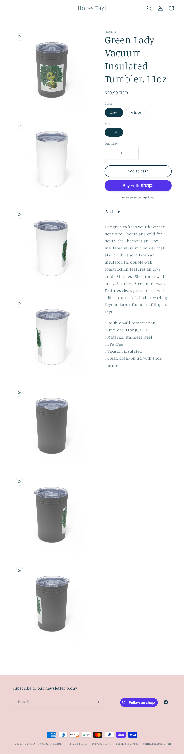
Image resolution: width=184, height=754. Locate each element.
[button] (10, 7)
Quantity (111, 143)
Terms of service (127, 743)
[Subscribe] (97, 702)
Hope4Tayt (30, 743)
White (136, 112)
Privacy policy (101, 743)
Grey (114, 112)
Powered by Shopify (51, 743)
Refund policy (78, 743)
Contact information (157, 743)
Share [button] (115, 212)
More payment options (138, 197)
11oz (114, 132)
